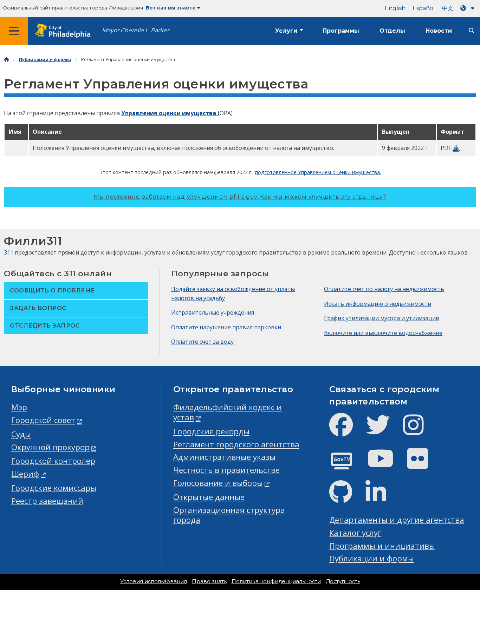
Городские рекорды (211, 431)
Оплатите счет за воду (202, 341)
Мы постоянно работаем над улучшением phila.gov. (240, 196)
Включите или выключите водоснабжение (383, 333)
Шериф (25, 473)
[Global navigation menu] (14, 31)
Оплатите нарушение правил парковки (226, 327)
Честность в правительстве (226, 469)
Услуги (286, 30)
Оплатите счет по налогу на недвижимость (384, 289)
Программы (341, 30)
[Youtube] (386, 464)
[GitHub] (346, 497)
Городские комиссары (53, 487)
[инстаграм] (419, 430)
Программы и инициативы (382, 545)
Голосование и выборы (218, 482)
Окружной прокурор (50, 447)
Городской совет (43, 420)
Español (424, 8)
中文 (447, 8)
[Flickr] (423, 464)
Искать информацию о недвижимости (377, 304)
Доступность (343, 581)
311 (8, 252)
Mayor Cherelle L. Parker (135, 30)
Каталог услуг (355, 532)
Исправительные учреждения (212, 312)
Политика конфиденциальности (276, 581)
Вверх (462, 590)
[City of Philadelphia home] (65, 31)
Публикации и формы (45, 59)
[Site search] (471, 30)
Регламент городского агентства (236, 444)
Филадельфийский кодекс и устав (227, 412)
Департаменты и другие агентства (396, 519)
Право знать (209, 581)
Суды (21, 434)
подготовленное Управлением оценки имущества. (318, 172)
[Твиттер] (383, 430)
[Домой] (6, 59)
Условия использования (153, 581)
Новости (439, 30)
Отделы (392, 30)
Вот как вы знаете (171, 8)
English (395, 8)
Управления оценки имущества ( (170, 113)
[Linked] (381, 497)
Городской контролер (53, 460)
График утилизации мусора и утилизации (381, 318)
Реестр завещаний (47, 500)
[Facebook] (346, 430)
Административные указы (224, 457)
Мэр (19, 407)
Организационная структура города (229, 515)
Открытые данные (209, 497)
